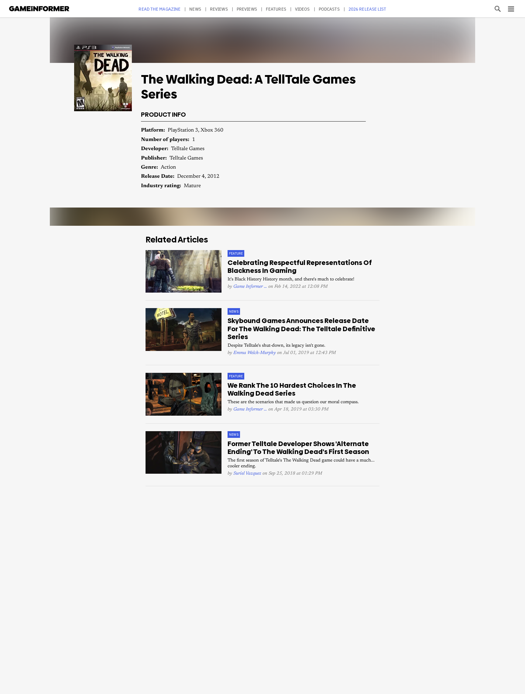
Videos (302, 9)
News (195, 9)
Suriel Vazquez (247, 473)
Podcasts (329, 9)
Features (276, 9)
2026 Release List (367, 9)
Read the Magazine (159, 9)
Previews (247, 9)
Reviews (219, 9)
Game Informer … (250, 286)
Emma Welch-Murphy (254, 353)
